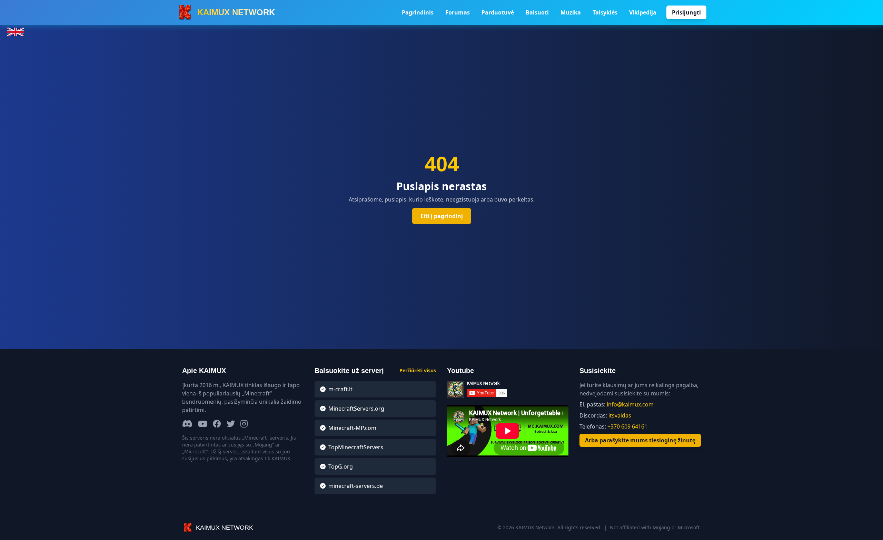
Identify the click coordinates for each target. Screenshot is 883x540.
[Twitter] (231, 424)
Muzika (570, 12)
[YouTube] (202, 424)
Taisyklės (605, 12)
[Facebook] (217, 424)
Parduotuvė (498, 12)
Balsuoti (537, 12)
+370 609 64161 (627, 426)
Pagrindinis (418, 12)
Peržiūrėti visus (417, 370)
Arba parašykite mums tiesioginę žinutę (640, 440)
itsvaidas (619, 415)
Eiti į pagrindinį (441, 216)
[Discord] (187, 424)
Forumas (457, 12)
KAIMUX (236, 12)
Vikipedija (642, 12)
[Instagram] (244, 424)
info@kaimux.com (630, 404)
